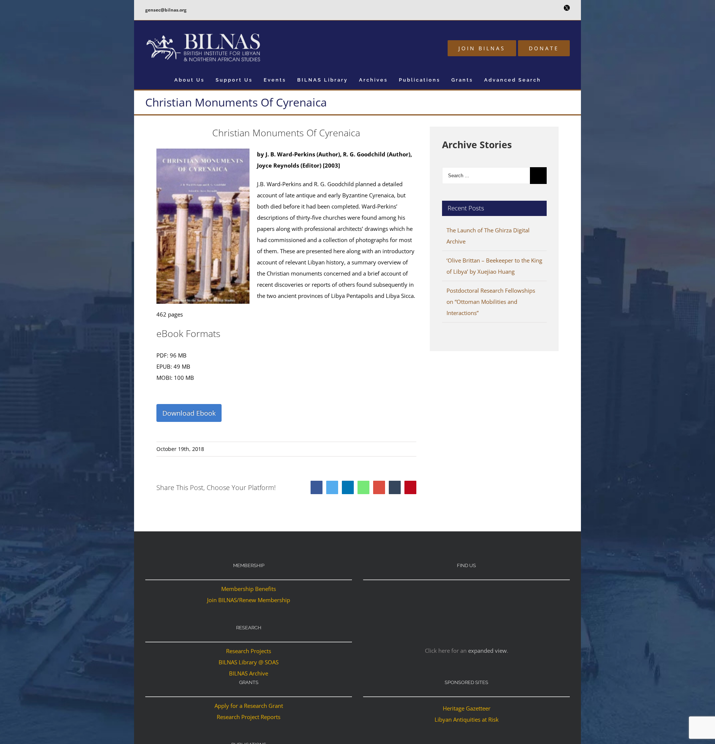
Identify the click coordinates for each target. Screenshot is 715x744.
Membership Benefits (248, 588)
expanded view (487, 650)
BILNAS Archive (248, 673)
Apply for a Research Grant (248, 705)
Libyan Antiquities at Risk (467, 719)
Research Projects (248, 651)
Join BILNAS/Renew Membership (248, 600)
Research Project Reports (248, 717)
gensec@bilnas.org (166, 10)
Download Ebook (189, 412)
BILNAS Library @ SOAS (249, 662)
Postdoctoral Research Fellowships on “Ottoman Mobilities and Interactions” (491, 302)
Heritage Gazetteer (466, 708)
